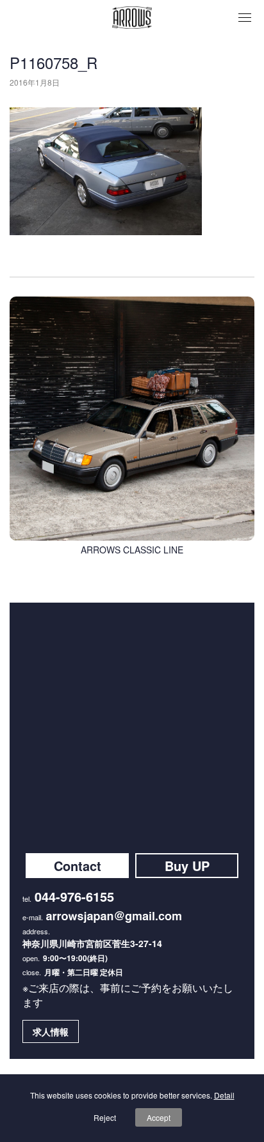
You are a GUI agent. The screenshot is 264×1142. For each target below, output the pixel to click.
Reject (105, 1117)
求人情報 (51, 1031)
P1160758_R (53, 62)
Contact (77, 865)
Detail (224, 1095)
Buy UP (187, 865)
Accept (158, 1117)
